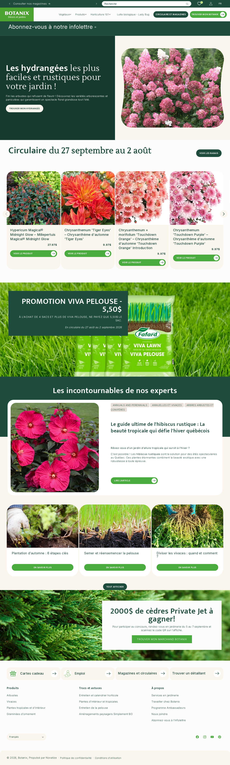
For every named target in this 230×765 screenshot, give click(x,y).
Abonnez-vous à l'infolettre (169, 720)
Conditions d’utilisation (108, 757)
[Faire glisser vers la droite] (223, 214)
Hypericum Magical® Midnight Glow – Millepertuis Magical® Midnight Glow (33, 234)
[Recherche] (187, 3)
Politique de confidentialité (76, 757)
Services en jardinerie (165, 695)
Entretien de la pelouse (93, 707)
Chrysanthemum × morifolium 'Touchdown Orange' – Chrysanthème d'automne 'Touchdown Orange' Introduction (139, 239)
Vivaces (12, 701)
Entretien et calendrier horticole (98, 695)
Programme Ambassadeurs (168, 707)
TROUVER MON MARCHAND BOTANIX (162, 639)
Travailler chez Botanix (166, 701)
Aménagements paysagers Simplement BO (106, 714)
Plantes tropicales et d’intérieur (26, 707)
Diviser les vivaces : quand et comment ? (187, 555)
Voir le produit (23, 253)
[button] (66, 14)
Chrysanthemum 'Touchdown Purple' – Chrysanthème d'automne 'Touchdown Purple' (194, 237)
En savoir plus (43, 567)
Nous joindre (160, 714)
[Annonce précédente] (9, 4)
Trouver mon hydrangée (24, 108)
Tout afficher (115, 587)
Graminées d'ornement (21, 714)
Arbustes (12, 695)
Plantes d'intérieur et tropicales (98, 701)
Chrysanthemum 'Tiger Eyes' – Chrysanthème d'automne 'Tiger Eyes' (87, 234)
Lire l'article (122, 480)
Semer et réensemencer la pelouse (111, 553)
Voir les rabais (209, 153)
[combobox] (146, 3)
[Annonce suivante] (96, 4)
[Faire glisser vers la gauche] (6, 214)
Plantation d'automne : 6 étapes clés (40, 553)
